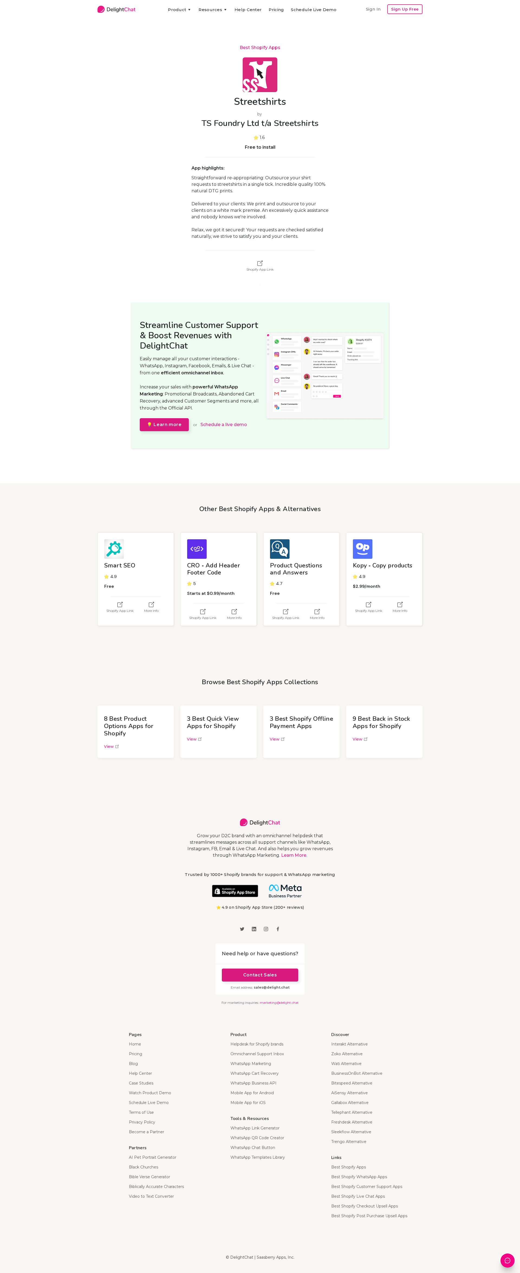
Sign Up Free (405, 9)
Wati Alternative (346, 1063)
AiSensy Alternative (349, 1092)
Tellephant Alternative (351, 1112)
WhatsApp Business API (253, 1083)
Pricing (276, 9)
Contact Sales (260, 975)
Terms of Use (141, 1112)
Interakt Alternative (349, 1044)
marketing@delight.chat (279, 1003)
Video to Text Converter (151, 1196)
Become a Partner (146, 1131)
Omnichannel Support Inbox (257, 1053)
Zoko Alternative (347, 1053)
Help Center (248, 9)
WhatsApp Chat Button (252, 1147)
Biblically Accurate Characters (156, 1186)
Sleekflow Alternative (351, 1131)
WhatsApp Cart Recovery (254, 1073)
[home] (116, 9)
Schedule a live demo (223, 424)
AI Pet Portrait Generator (152, 1157)
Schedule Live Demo (313, 9)
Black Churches (143, 1167)
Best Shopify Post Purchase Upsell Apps (369, 1215)
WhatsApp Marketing (250, 1063)
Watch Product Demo (150, 1092)
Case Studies (141, 1083)
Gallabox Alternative (350, 1102)
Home (135, 1044)
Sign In (373, 9)
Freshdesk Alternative (351, 1122)
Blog (133, 1063)
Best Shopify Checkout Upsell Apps (364, 1206)
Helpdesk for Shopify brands (256, 1044)
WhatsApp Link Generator (255, 1128)
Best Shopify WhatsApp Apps (359, 1176)
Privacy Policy (142, 1122)
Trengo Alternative (348, 1141)
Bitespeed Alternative (351, 1083)
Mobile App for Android (252, 1092)
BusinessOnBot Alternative (356, 1073)
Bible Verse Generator (149, 1176)
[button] (179, 10)
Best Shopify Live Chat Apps (358, 1196)
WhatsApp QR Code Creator (257, 1137)
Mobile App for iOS (248, 1102)
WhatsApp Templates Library (257, 1157)
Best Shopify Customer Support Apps (366, 1186)
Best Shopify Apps (260, 47)
